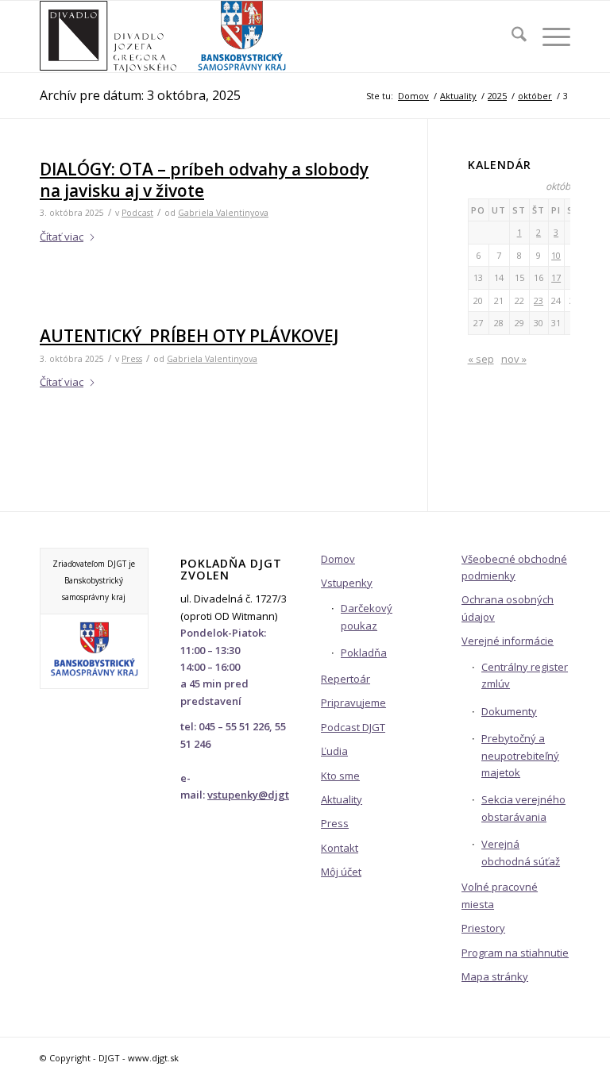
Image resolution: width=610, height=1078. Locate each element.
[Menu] (548, 36)
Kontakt (339, 848)
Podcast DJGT (353, 727)
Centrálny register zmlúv (524, 675)
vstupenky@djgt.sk (254, 794)
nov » (514, 359)
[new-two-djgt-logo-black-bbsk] (164, 36)
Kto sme (340, 775)
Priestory (483, 928)
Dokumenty (509, 711)
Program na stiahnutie (515, 952)
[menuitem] (511, 36)
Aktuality (341, 799)
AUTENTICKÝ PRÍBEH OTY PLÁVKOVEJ (189, 336)
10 (556, 255)
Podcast (137, 212)
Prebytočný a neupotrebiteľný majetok (520, 755)
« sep (481, 359)
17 (556, 277)
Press (132, 358)
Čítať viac (61, 236)
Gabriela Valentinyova (223, 212)
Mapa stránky (494, 976)
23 (538, 300)
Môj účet (341, 871)
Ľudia (334, 751)
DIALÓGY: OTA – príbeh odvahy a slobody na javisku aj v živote (204, 180)
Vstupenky (347, 583)
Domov (338, 559)
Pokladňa (364, 652)
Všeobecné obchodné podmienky (514, 567)
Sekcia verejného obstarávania (523, 807)
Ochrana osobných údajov (507, 607)
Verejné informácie (507, 640)
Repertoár (345, 679)
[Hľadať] (511, 36)
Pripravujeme (353, 702)
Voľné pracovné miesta (499, 895)
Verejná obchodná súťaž (520, 852)
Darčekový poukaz (366, 616)
